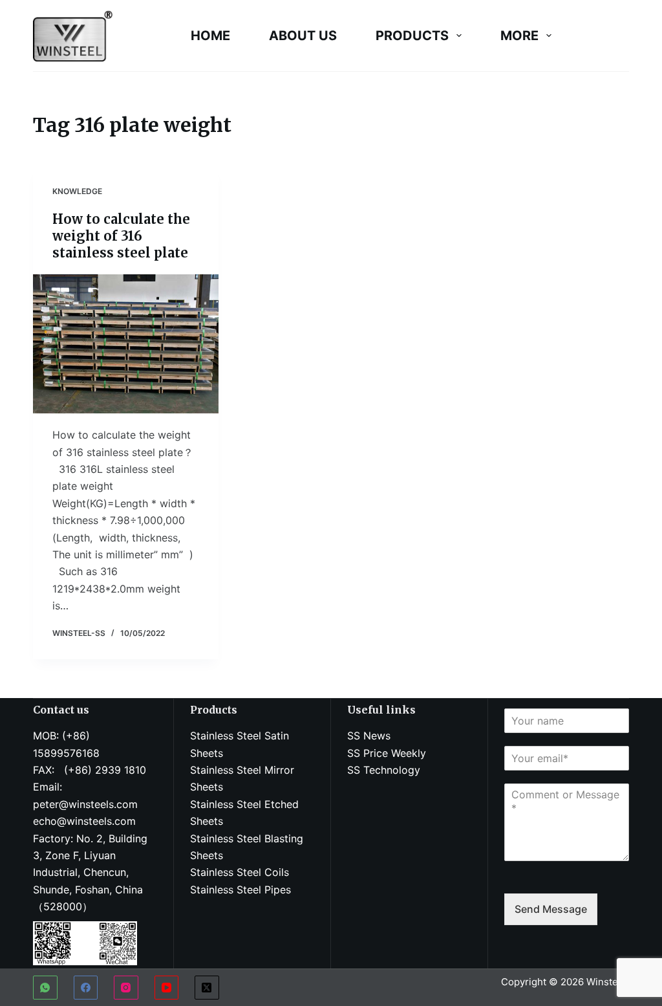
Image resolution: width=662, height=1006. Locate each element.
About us (303, 35)
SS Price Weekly (386, 753)
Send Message (551, 908)
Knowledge (77, 191)
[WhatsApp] (45, 988)
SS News (368, 735)
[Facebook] (86, 988)
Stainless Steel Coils (239, 872)
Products (412, 35)
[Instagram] (126, 988)
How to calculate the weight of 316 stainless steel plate (121, 236)
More (519, 35)
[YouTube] (167, 988)
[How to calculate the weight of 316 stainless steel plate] (126, 343)
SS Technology (383, 769)
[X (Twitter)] (207, 988)
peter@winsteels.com (85, 804)
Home (210, 35)
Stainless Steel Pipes (240, 889)
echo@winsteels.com (84, 821)
